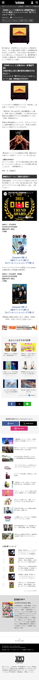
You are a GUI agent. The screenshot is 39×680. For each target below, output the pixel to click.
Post (19, 404)
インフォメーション (11, 6)
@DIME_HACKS (29, 423)
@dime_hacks (20, 428)
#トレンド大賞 (18, 20)
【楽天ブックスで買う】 (19, 310)
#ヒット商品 (28, 20)
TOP (3, 6)
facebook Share (12, 404)
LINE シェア (27, 404)
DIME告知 (20, 6)
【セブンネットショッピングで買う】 (19, 312)
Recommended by (23, 395)
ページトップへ (19, 641)
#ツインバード (7, 20)
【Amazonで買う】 (19, 307)
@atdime (11, 423)
